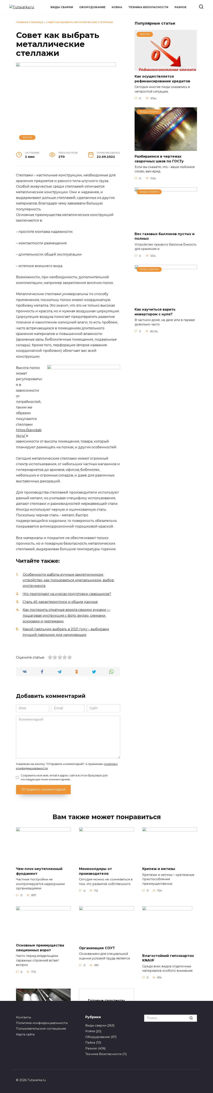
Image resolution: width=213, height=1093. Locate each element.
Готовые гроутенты (106, 1001)
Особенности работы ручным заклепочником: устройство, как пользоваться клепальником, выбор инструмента (68, 580)
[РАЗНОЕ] (166, 68)
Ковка (117, 7)
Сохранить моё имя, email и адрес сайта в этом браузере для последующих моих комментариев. (64, 777)
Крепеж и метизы (158, 869)
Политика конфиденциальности (42, 1023)
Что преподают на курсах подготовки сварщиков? (67, 594)
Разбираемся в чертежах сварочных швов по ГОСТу (159, 158)
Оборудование (92, 7)
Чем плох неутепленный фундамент (39, 871)
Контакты (23, 1017)
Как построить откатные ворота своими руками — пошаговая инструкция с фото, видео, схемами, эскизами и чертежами (66, 615)
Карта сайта (25, 1034)
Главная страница (29, 22)
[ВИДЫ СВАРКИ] (166, 148)
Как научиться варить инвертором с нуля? (155, 311)
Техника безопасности (148, 7)
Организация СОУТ (97, 948)
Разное (181, 7)
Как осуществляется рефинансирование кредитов (162, 78)
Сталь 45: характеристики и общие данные (60, 602)
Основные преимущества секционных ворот (40, 947)
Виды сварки (62, 7)
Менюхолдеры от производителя (95, 871)
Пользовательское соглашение (41, 1028)
